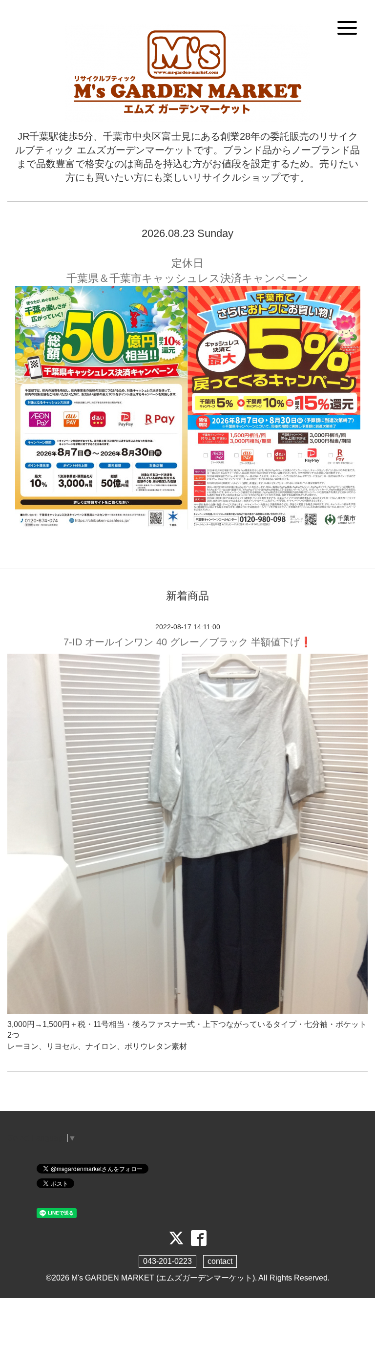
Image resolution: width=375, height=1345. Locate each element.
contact (220, 1261)
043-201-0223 (167, 1261)
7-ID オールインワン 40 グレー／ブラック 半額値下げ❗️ (187, 642)
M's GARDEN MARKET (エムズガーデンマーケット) (163, 1278)
